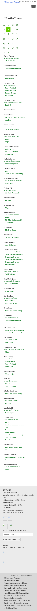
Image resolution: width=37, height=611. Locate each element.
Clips (7, 139)
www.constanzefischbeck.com (13, 252)
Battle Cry (8, 105)
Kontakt (27, 1)
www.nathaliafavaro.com (12, 161)
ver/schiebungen (10, 245)
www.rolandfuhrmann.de (12, 467)
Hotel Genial (9, 78)
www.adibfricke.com (10, 381)
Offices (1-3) (9, 149)
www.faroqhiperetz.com (11, 136)
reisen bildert (9, 291)
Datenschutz (23, 575)
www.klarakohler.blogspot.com (14, 349)
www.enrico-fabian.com (11, 58)
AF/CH (7, 384)
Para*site (8, 403)
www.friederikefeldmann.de (13, 180)
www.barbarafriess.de (11, 400)
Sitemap (30, 575)
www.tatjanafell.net (10, 190)
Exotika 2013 (9, 95)
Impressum (14, 575)
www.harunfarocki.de (11, 127)
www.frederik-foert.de (11, 271)
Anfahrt (5, 545)
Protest (7, 217)
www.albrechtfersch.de (11, 215)
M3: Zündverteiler (11, 284)
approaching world (11, 164)
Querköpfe (9, 342)
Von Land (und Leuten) (13, 311)
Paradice (8, 422)
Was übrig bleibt (11, 303)
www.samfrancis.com (11, 318)
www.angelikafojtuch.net (12, 281)
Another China (10, 90)
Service (21, 1)
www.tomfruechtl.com (11, 420)
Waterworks (9, 374)
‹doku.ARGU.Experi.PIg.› (14, 174)
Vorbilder (8, 440)
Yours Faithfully (10, 88)
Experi (7, 171)
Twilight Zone (10, 274)
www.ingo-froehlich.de (11, 410)
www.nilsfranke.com (10, 340)
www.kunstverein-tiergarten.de (13, 512)
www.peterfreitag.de (10, 359)
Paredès (8, 200)
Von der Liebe (10, 301)
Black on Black (10, 230)
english (33, 1)
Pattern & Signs (10, 93)
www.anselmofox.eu (10, 298)
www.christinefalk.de (11, 85)
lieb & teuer (9, 183)
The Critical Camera (12, 61)
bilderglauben (10, 361)
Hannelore (8, 430)
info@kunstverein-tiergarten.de (13, 510)
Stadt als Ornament (12, 193)
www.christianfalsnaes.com (12, 102)
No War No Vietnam (12, 129)
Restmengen (9, 413)
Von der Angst (10, 264)
